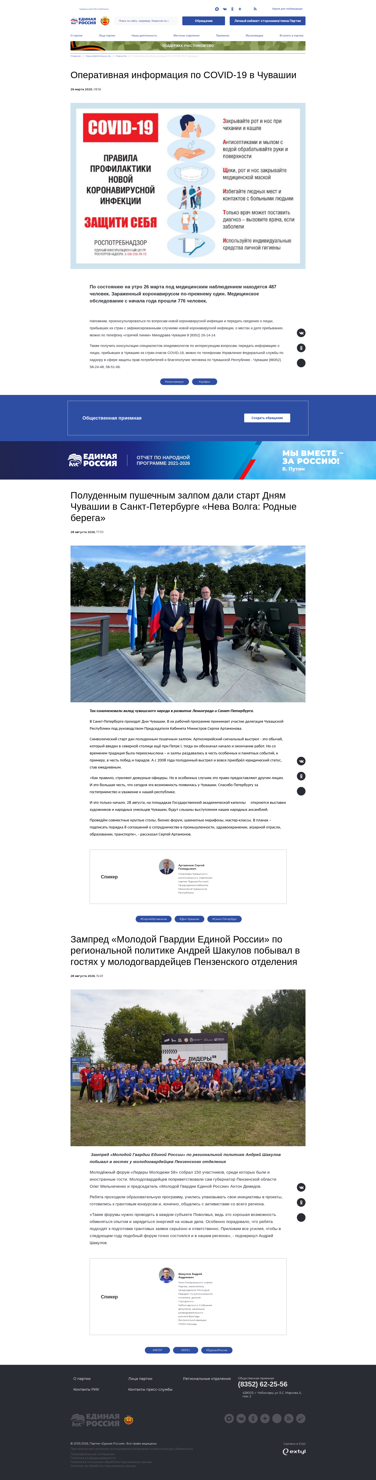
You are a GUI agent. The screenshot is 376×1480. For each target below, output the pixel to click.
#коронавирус (174, 381)
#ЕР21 (185, 1350)
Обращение (204, 21)
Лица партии (107, 35)
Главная (75, 55)
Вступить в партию (292, 35)
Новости (121, 55)
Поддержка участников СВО (188, 45)
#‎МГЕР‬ (157, 1350)
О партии (76, 35)
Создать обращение (267, 418)
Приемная (222, 35)
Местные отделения (187, 35)
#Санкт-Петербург (224, 919)
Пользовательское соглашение (92, 1454)
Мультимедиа (254, 35)
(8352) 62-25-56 (262, 1384)
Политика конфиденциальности (93, 1458)
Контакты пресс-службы (150, 1389)
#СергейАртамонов (154, 919)
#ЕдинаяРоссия (216, 1350)
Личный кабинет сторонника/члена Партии (267, 21)
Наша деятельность (144, 35)
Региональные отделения (207, 1379)
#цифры (204, 381)
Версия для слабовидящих (287, 8)
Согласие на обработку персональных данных (103, 1466)
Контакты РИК (86, 1389)
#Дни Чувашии (189, 919)
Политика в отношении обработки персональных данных (111, 1462)
